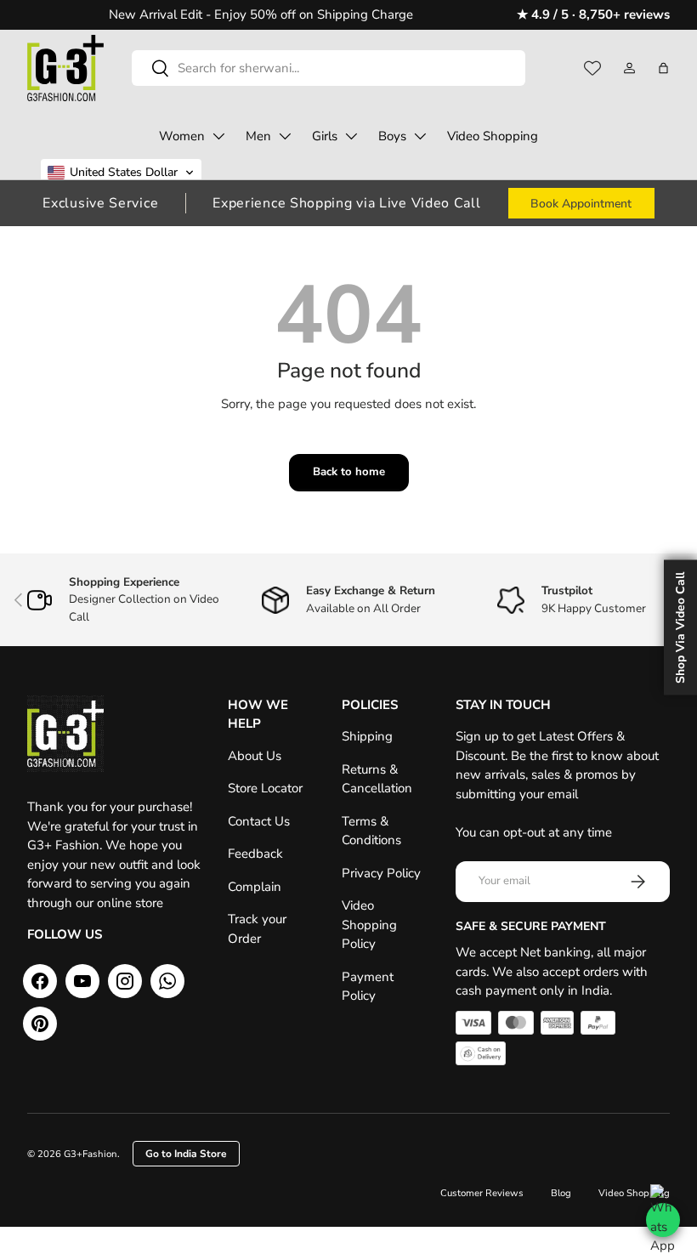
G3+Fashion (90, 1154)
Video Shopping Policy (369, 924)
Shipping (367, 736)
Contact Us (259, 821)
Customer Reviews (482, 1193)
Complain (254, 886)
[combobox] (328, 68)
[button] (663, 68)
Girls (324, 136)
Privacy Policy (381, 873)
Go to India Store (186, 1153)
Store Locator (265, 788)
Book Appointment (581, 204)
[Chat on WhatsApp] (663, 1220)
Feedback (255, 853)
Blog (561, 1193)
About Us (254, 755)
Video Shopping (492, 136)
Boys (392, 136)
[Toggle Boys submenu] (420, 136)
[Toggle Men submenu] (285, 136)
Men (258, 136)
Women (182, 136)
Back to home (349, 471)
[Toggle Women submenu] (218, 136)
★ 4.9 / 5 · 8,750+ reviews (593, 14)
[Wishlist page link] (592, 68)
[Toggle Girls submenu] (351, 136)
